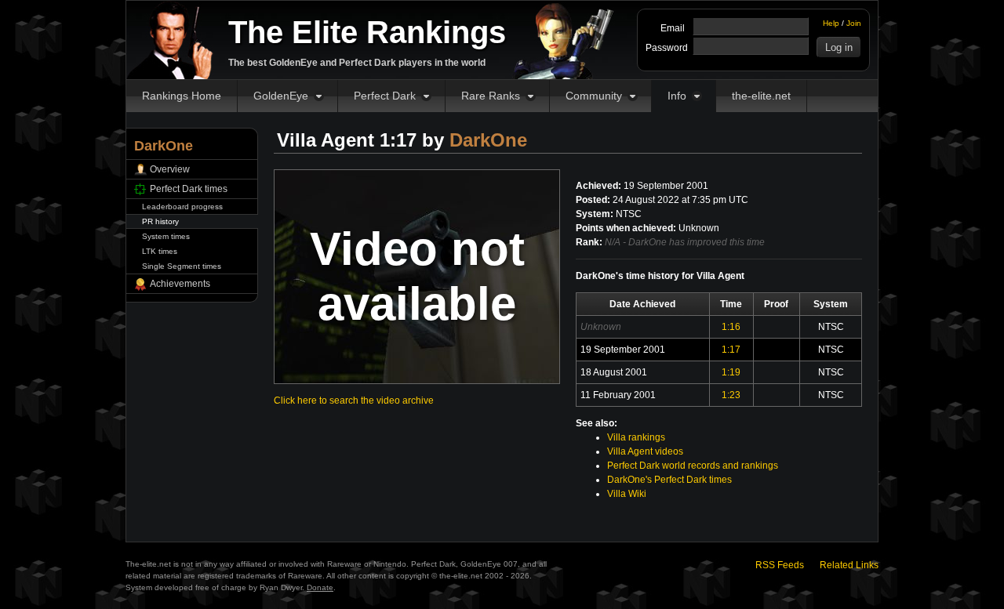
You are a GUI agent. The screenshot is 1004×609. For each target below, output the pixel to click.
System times (166, 236)
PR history (160, 221)
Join (853, 23)
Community (594, 95)
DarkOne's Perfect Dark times (669, 479)
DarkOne (488, 139)
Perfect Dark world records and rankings (692, 465)
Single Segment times (181, 266)
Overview (170, 169)
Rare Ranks (490, 95)
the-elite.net (761, 95)
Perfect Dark (385, 95)
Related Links (849, 565)
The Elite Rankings (367, 32)
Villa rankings (636, 437)
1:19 (731, 372)
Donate (320, 587)
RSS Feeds (779, 565)
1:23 (731, 395)
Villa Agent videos (645, 451)
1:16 (731, 326)
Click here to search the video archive (354, 400)
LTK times (159, 251)
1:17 (731, 349)
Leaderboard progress (182, 206)
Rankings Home (181, 95)
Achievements (180, 283)
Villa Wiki (626, 493)
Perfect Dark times (188, 188)
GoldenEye (280, 95)
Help (831, 23)
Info (677, 95)
